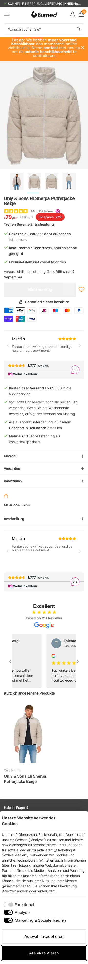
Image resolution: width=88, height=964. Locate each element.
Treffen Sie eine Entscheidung (29, 224)
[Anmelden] (72, 14)
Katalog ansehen (7, 13)
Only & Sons (12, 770)
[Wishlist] (81, 289)
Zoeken (78, 28)
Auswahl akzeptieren (44, 936)
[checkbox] (19, 905)
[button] (7, 497)
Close (82, 47)
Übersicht (75, 821)
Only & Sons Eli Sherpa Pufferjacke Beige (25, 779)
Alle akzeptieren (44, 953)
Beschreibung (14, 519)
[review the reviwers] (48, 655)
